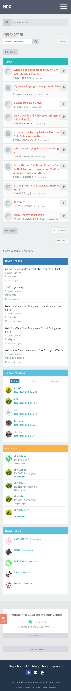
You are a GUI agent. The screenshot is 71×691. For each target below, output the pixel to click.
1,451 (34, 402)
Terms (45, 666)
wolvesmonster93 (34, 218)
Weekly (55, 381)
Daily (34, 381)
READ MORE (35, 635)
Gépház (12, 339)
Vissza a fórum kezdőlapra (18, 251)
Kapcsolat (56, 666)
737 (33, 435)
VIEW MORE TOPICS (35, 649)
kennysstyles (29, 140)
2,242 (34, 391)
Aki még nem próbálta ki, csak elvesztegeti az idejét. (33, 269)
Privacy (35, 666)
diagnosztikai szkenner (28, 102)
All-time (15, 381)
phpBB (57, 682)
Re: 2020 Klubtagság (25, 473)
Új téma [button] (11, 51)
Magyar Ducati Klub (19, 666)
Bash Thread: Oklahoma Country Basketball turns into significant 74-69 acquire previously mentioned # (36, 169)
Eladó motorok (16, 357)
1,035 (34, 424)
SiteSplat (38, 682)
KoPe (25, 106)
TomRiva (26, 77)
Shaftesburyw (29, 94)
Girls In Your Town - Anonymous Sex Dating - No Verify (34, 350)
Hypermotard (13, 35)
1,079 (34, 413)
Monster (12, 276)
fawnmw (19, 202)
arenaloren (27, 123)
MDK (7, 6)
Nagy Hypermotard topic (29, 214)
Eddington (27, 176)
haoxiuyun (27, 156)
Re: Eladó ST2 (21, 460)
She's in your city (14, 287)
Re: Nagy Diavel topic (25, 486)
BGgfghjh (27, 193)
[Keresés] (36, 41)
